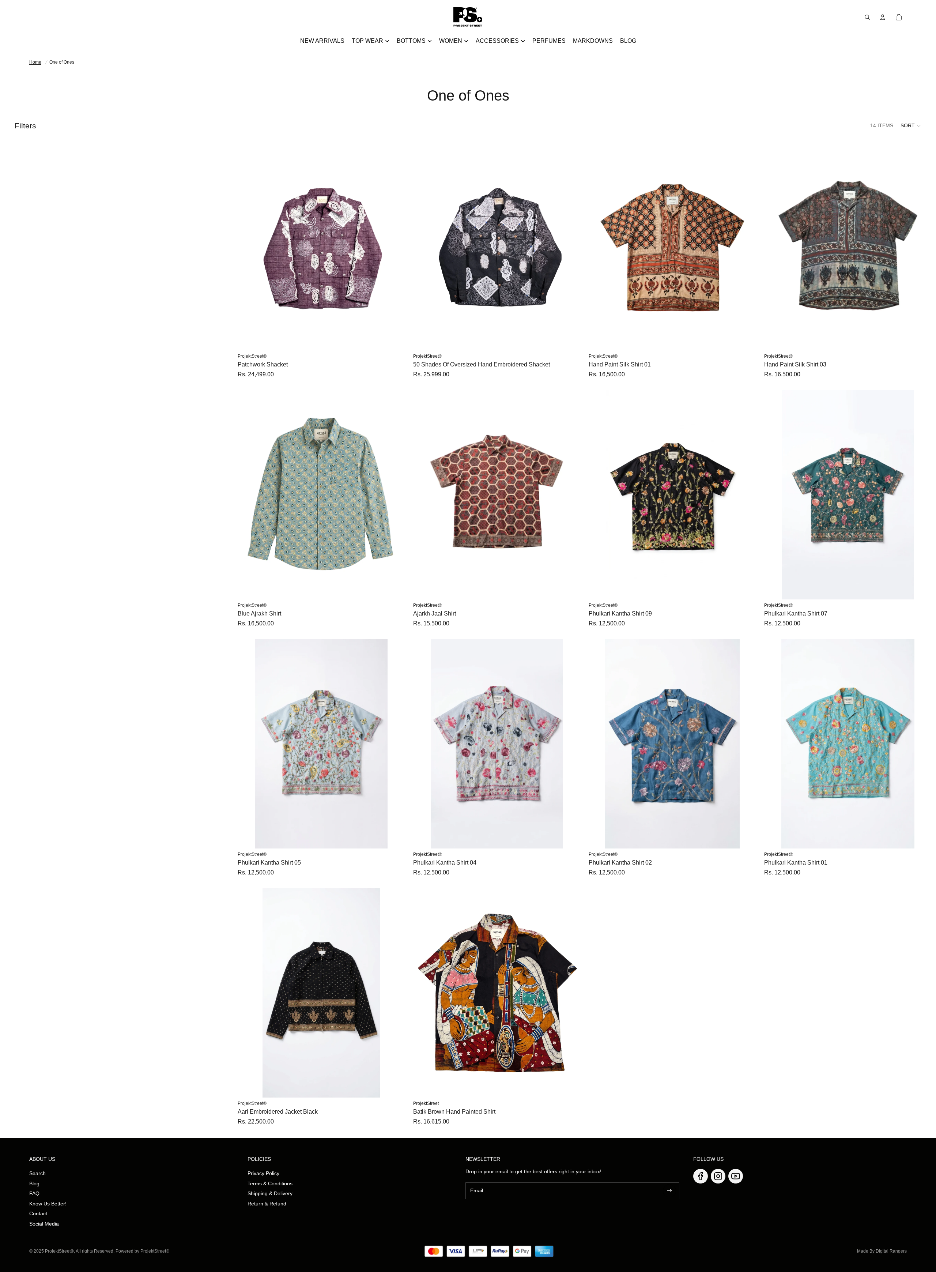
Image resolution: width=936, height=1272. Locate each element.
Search (37, 1173)
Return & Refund (267, 1204)
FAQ (34, 1193)
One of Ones (61, 62)
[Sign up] (669, 1190)
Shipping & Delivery (270, 1193)
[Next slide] (394, 245)
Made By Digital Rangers (882, 1251)
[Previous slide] (249, 245)
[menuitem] (322, 41)
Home (35, 62)
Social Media (44, 1224)
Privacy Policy (263, 1173)
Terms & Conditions (270, 1183)
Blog (34, 1183)
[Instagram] (718, 1176)
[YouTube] (735, 1176)
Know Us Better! (48, 1204)
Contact (38, 1213)
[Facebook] (700, 1176)
